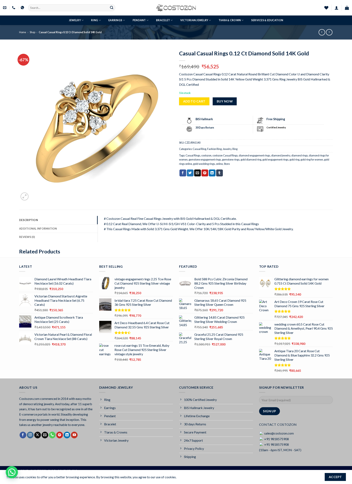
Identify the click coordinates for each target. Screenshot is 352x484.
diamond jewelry (280, 155)
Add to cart (194, 101)
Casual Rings (193, 155)
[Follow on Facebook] (23, 435)
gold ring (294, 159)
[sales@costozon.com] (5, 8)
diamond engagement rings (254, 155)
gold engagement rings (275, 159)
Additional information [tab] (38, 228)
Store (227, 163)
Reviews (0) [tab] (27, 237)
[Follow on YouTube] (74, 435)
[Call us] (52, 435)
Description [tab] (28, 220)
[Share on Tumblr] (219, 172)
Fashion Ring (214, 149)
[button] (336, 7)
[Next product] (322, 32)
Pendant (139, 20)
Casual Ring (199, 149)
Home (22, 32)
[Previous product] (329, 32)
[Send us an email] (45, 435)
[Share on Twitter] (190, 172)
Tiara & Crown (230, 20)
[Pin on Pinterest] (204, 172)
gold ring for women (311, 159)
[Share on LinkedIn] (212, 172)
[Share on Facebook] (182, 172)
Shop (32, 32)
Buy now (225, 101)
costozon (206, 155)
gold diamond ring (251, 159)
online (219, 163)
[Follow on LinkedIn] (67, 435)
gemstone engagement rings (205, 159)
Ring (94, 20)
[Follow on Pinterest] (59, 435)
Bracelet (163, 20)
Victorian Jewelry (194, 20)
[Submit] (111, 7)
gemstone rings (231, 159)
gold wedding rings (204, 163)
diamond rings (299, 155)
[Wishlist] (326, 7)
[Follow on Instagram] (30, 435)
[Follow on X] (37, 435)
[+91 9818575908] (14, 8)
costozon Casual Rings (225, 155)
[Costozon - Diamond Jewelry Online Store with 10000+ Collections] (176, 7)
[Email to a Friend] (197, 172)
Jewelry (75, 20)
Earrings (115, 20)
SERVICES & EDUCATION (267, 20)
